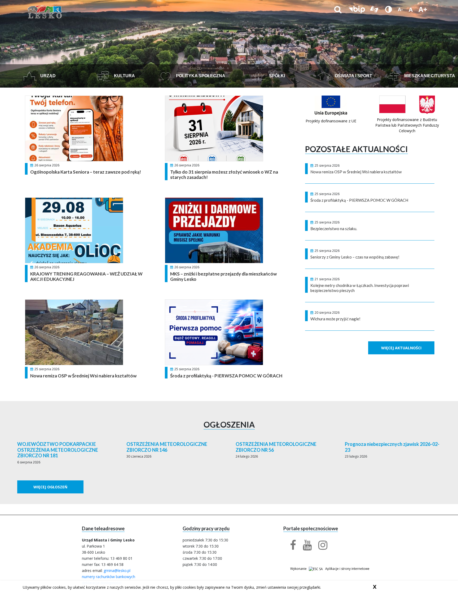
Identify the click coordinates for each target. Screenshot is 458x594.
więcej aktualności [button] (401, 347)
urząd (47, 76)
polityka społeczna (200, 76)
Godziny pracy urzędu (206, 528)
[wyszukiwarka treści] (338, 9)
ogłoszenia (229, 424)
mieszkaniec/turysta (429, 76)
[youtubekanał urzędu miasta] (304, 547)
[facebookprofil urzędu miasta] (289, 547)
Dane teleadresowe (103, 528)
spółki (276, 76)
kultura (124, 76)
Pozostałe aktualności (356, 149)
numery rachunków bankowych (108, 576)
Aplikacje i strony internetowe (347, 568)
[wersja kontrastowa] (389, 9)
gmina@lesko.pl (117, 570)
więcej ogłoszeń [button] (50, 486)
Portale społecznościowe (310, 528)
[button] (357, 9)
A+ (423, 9)
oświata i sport (353, 76)
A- (400, 9)
